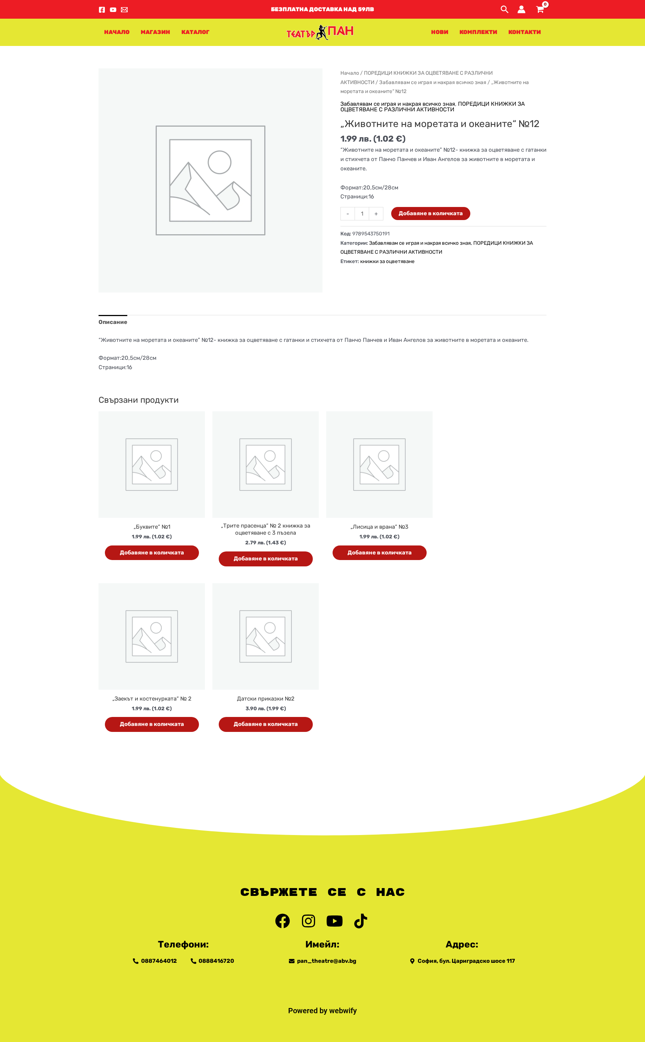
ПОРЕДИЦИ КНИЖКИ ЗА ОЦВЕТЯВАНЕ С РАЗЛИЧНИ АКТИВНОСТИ (432, 107)
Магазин (155, 32)
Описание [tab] (113, 322)
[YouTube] (113, 9)
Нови (439, 32)
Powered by (308, 1010)
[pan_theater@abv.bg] (124, 9)
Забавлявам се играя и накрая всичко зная (432, 82)
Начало (117, 32)
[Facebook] (102, 9)
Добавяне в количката (431, 213)
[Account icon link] (521, 9)
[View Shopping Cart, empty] (539, 9)
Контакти (524, 32)
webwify (343, 1010)
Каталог (195, 32)
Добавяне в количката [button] (152, 552)
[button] (322, 9)
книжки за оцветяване (387, 261)
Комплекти (478, 32)
